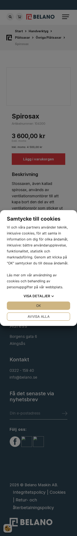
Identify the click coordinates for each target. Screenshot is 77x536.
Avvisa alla (39, 316)
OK (38, 305)
